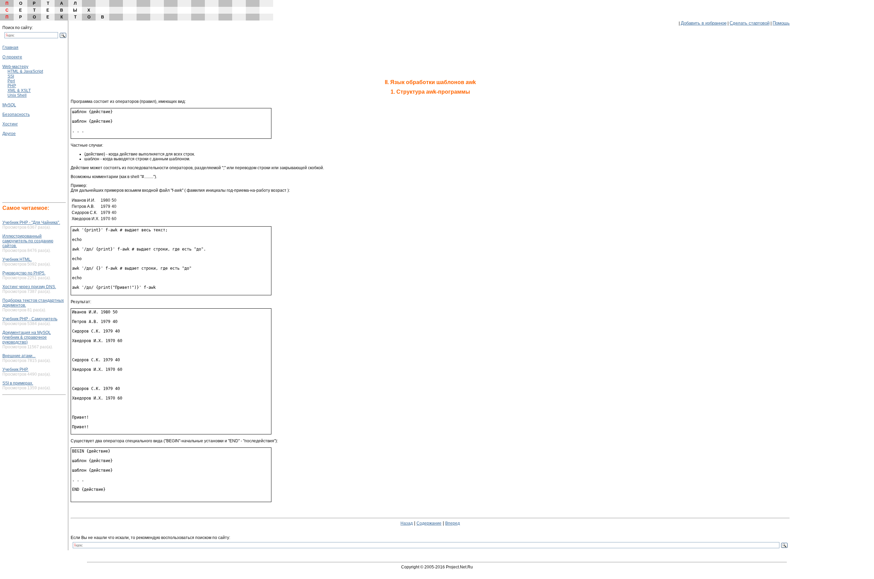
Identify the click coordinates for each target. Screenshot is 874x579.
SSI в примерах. (17, 383)
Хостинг (10, 124)
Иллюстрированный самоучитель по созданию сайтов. (27, 241)
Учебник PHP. (15, 369)
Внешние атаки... (19, 355)
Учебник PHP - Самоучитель (29, 319)
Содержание (429, 523)
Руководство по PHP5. (23, 273)
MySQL (9, 105)
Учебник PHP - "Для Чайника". (31, 222)
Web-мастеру (15, 66)
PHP (12, 85)
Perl (11, 81)
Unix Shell (17, 95)
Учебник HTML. (17, 259)
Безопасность (16, 114)
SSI (11, 76)
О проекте (12, 57)
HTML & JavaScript (25, 71)
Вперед (452, 523)
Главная (10, 47)
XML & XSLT (19, 90)
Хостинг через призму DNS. (29, 286)
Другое (9, 133)
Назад (406, 523)
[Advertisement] (22, 156)
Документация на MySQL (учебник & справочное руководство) (26, 337)
